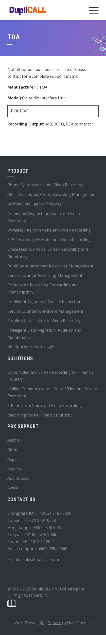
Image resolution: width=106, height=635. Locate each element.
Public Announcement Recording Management (50, 266)
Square (54, 622)
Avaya (12, 488)
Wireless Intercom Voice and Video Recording (49, 230)
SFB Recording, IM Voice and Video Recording (49, 239)
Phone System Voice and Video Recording (45, 184)
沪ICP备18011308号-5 (27, 596)
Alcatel (13, 449)
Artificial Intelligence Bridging (34, 204)
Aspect (13, 459)
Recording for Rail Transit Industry (39, 415)
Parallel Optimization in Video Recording (44, 320)
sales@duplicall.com (41, 559)
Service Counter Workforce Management (45, 311)
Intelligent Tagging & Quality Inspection (44, 301)
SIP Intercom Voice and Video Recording (44, 405)
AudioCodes (18, 478)
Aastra (13, 440)
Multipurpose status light (31, 347)
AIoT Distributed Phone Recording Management (52, 194)
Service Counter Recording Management (44, 275)
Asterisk (14, 469)
